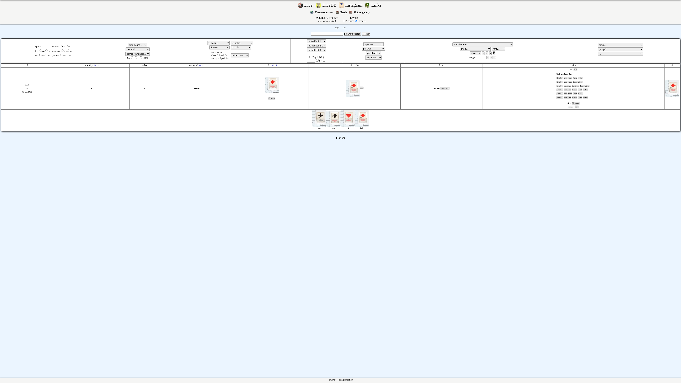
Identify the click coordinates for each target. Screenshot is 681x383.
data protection (346, 380)
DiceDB (329, 5)
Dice (309, 5)
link (27, 88)
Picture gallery (362, 12)
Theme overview (324, 12)
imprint (333, 380)
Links (377, 5)
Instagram (354, 5)
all (345, 27)
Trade (344, 12)
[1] (342, 27)
